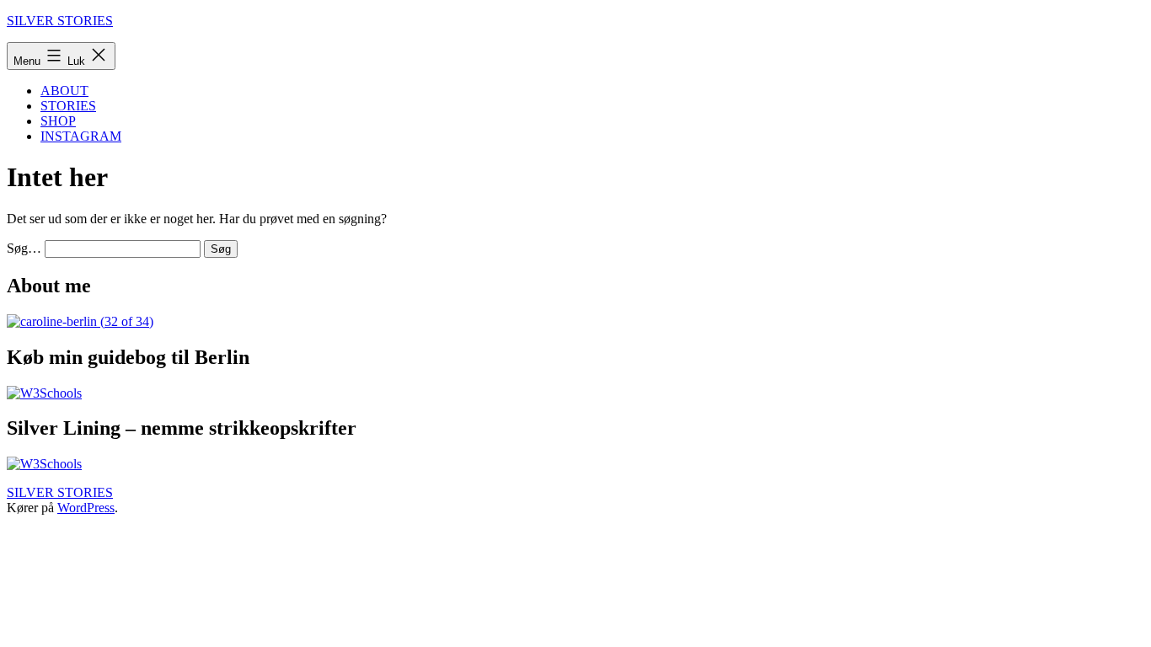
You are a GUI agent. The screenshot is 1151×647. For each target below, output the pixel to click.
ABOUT (64, 90)
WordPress (86, 507)
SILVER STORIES (60, 20)
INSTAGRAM (80, 136)
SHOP (58, 121)
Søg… (24, 248)
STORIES (68, 106)
